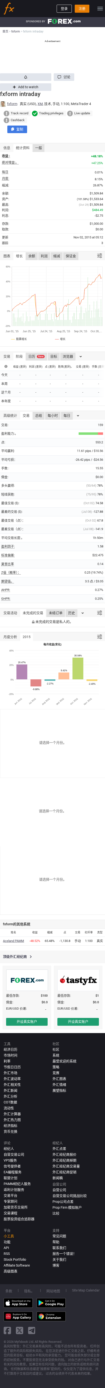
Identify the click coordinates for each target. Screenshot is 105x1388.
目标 (53, 356)
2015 (27, 637)
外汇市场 (10, 1073)
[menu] (100, 8)
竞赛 (55, 1073)
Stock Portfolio (15, 1259)
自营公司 (59, 1190)
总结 (38, 415)
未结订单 (56, 613)
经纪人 (9, 1149)
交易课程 (10, 1213)
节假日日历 (12, 1067)
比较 (55, 1213)
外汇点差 (59, 1149)
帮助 (55, 1242)
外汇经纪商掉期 (64, 1160)
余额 (31, 256)
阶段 (19, 356)
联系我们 (59, 1248)
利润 (44, 256)
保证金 (71, 256)
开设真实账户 (27, 1022)
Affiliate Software (17, 1265)
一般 (38, 148)
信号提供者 (12, 1166)
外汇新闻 (10, 1090)
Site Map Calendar (86, 1290)
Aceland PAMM (13, 941)
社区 (55, 1049)
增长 (19, 256)
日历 (35, 356)
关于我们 (59, 1259)
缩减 (56, 256)
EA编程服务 (12, 1172)
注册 (82, 9)
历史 (71, 613)
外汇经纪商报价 (64, 1154)
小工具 (9, 1236)
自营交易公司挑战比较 (69, 1196)
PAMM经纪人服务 (17, 1184)
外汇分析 (10, 1096)
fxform (12, 104)
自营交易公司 (14, 1154)
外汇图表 (59, 1079)
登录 (64, 9)
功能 (7, 1242)
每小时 (53, 415)
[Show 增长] (60, 339)
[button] (64, 77)
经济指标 (10, 1126)
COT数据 (10, 1102)
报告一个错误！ (64, 1254)
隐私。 (29, 1291)
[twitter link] (19, 1330)
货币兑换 (10, 1131)
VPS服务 (10, 1160)
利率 (7, 1061)
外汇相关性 (12, 1085)
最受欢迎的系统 (64, 1061)
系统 (55, 1055)
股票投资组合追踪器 (19, 1219)
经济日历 (10, 1049)
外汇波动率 (12, 1079)
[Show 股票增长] (19, 339)
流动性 (9, 1108)
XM (40, 104)
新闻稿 (57, 1178)
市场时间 (10, 1055)
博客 (55, 1265)
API (6, 1248)
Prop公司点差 (63, 1202)
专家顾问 (10, 1201)
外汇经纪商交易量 (66, 1166)
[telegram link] (31, 1330)
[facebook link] (7, 1330)
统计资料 (23, 148)
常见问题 (59, 1236)
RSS (7, 1254)
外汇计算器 (12, 1114)
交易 (26, 415)
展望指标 (59, 1090)
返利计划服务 (14, 1190)
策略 (55, 1067)
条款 (8, 1291)
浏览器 (68, 356)
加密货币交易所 (16, 1207)
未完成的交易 (33, 613)
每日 (66, 415)
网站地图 (53, 1291)
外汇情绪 (59, 1085)
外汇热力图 (12, 1120)
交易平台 (10, 1195)
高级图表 (10, 1271)
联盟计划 (10, 1178)
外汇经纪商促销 (64, 1172)
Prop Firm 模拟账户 (67, 1207)
